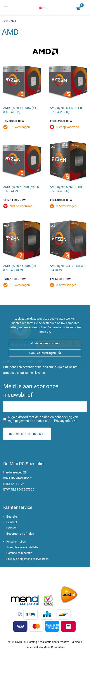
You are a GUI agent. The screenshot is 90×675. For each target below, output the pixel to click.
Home (5, 21)
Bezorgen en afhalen (20, 533)
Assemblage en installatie (22, 547)
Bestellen (12, 516)
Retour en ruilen (16, 541)
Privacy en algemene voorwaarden (27, 558)
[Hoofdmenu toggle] (6, 7)
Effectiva (63, 642)
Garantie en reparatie (19, 553)
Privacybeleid (63, 421)
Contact (11, 522)
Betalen (11, 528)
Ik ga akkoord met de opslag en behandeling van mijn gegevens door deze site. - (43, 419)
